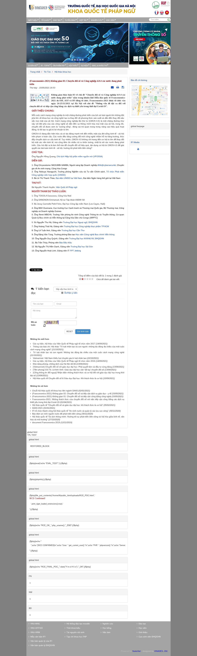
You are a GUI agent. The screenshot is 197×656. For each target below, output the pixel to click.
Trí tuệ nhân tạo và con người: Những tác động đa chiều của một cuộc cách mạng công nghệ (78, 352)
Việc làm (105, 632)
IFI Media (135, 142)
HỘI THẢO (73, 65)
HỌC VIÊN (110, 20)
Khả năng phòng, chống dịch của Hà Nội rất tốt (54, 364)
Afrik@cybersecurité (106, 165)
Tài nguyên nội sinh (74, 632)
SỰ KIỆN (84, 65)
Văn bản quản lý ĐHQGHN (42, 645)
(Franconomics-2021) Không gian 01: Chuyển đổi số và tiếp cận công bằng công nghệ (71, 396)
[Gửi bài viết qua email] (112, 87)
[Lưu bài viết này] (123, 87)
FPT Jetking (75, 250)
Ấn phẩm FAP (59, 65)
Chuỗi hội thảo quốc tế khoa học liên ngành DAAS (55, 390)
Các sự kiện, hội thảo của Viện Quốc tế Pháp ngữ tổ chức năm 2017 (64, 344)
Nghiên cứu (96, 20)
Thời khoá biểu (72, 628)
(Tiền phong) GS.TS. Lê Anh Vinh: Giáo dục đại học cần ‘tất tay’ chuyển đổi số (68, 370)
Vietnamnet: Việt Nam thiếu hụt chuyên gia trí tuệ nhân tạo (59, 358)
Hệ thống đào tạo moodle (77, 623)
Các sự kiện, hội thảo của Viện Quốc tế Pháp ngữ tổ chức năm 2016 (64, 361)
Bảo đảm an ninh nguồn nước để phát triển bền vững (56, 414)
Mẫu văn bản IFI (37, 636)
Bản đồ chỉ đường (139, 80)
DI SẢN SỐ (32, 65)
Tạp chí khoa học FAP (76, 636)
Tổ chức (45, 20)
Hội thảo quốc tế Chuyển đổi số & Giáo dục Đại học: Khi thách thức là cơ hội (67, 378)
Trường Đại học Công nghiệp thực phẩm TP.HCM (86, 226)
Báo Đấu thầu (65, 242)
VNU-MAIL (34, 623)
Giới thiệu (32, 20)
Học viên (142, 628)
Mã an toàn (34, 323)
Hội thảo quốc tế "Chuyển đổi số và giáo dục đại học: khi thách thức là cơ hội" (67, 405)
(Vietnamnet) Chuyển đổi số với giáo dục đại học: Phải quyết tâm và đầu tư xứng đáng (72, 367)
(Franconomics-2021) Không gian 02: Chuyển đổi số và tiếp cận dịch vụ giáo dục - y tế (71, 393)
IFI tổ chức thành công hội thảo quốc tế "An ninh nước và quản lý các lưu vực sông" (70, 411)
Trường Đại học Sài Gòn (82, 246)
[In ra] (118, 87)
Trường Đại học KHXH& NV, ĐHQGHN (86, 238)
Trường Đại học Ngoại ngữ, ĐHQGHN (80, 222)
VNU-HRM (34, 632)
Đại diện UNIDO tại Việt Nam (69, 178)
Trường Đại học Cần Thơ (73, 230)
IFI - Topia (45, 65)
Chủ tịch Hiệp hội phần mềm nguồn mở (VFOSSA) (80, 156)
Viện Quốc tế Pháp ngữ (66, 187)
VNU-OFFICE (36, 628)
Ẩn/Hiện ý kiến (70, 293)
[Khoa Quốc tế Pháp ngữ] (47, 7)
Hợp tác (83, 20)
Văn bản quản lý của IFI (40, 641)
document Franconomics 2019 (46, 422)
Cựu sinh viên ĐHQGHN (149, 636)
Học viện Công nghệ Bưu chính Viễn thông (95, 234)
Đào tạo (57, 20)
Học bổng (106, 628)
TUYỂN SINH (70, 20)
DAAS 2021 (37, 408)
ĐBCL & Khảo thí (99, 65)
